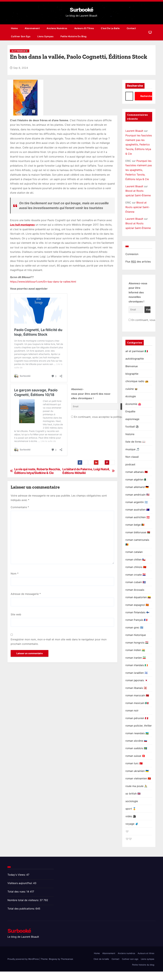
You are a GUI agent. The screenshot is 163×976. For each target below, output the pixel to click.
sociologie (131, 801)
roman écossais (134, 589)
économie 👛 (133, 404)
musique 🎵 (132, 449)
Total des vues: (16, 891)
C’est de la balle (110, 28)
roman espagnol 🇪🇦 (137, 604)
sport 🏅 (130, 808)
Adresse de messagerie (26, 593)
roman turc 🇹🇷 (134, 763)
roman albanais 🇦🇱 (136, 471)
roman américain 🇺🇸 (137, 494)
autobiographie (134, 358)
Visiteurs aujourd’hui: (20, 883)
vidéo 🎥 (130, 816)
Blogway (53, 959)
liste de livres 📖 (135, 441)
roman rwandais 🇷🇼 (137, 733)
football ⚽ (132, 426)
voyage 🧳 (131, 823)
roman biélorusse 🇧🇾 (137, 532)
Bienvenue (131, 366)
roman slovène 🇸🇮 (136, 740)
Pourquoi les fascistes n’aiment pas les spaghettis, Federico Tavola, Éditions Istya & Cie (138, 144)
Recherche (135, 85)
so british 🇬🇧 (133, 793)
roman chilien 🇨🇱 (135, 559)
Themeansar (67, 959)
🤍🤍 (128, 838)
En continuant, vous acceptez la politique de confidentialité (109, 416)
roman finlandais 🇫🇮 (137, 612)
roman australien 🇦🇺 (137, 509)
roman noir (131, 710)
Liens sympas (45, 36)
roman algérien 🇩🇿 (136, 479)
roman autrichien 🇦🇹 (137, 517)
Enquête (130, 411)
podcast (130, 464)
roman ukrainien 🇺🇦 (137, 771)
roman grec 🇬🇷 (134, 627)
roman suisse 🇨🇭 (135, 755)
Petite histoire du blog (73, 36)
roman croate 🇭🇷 (135, 574)
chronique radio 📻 (136, 381)
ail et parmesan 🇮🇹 (19, 51)
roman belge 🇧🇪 (135, 524)
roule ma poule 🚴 (136, 786)
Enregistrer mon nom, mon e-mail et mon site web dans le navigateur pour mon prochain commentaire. (58, 641)
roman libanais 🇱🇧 (136, 687)
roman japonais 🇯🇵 (136, 680)
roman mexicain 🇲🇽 (137, 703)
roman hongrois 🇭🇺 (136, 642)
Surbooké (81, 10)
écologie (130, 396)
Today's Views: (16, 874)
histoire (129, 434)
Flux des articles (138, 261)
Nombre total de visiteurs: (23, 900)
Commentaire (20, 507)
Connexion (131, 254)
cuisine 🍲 (131, 388)
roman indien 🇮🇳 (135, 650)
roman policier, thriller (138, 725)
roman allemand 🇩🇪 (137, 487)
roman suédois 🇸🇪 (136, 748)
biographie (131, 373)
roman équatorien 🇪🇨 (138, 597)
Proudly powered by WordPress (23, 959)
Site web (16, 614)
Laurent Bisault (134, 130)
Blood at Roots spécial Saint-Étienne (137, 207)
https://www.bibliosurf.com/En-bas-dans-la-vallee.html (43, 281)
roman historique (135, 635)
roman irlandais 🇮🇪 (136, 665)
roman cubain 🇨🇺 (135, 582)
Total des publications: (21, 908)
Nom (14, 573)
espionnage (132, 419)
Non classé (132, 456)
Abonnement (32, 28)
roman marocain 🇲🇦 (137, 695)
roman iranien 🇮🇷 (135, 657)
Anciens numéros (57, 28)
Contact (131, 28)
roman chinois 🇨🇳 (135, 567)
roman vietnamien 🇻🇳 (138, 778)
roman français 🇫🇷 (136, 619)
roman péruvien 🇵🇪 (136, 718)
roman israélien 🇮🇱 (136, 672)
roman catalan (134, 551)
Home (14, 28)
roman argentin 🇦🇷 (136, 502)
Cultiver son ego (20, 36)
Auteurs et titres (84, 28)
